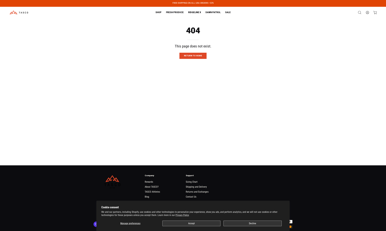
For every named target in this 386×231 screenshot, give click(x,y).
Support (190, 175)
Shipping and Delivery (196, 186)
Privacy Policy (182, 215)
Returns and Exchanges (197, 191)
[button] (175, 12)
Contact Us (191, 196)
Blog (147, 196)
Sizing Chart (192, 181)
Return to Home (193, 56)
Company (149, 175)
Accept (191, 223)
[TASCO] (19, 12)
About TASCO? (152, 186)
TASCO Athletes (152, 191)
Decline (252, 223)
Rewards (149, 181)
